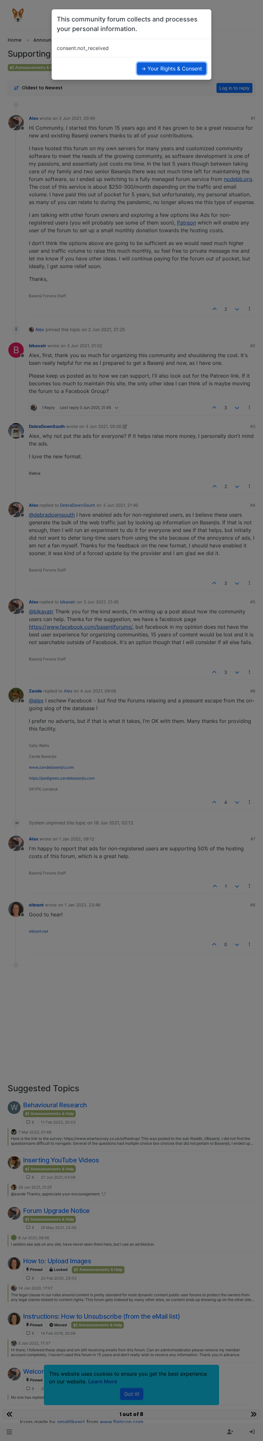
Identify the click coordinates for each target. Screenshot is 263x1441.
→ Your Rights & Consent (171, 68)
